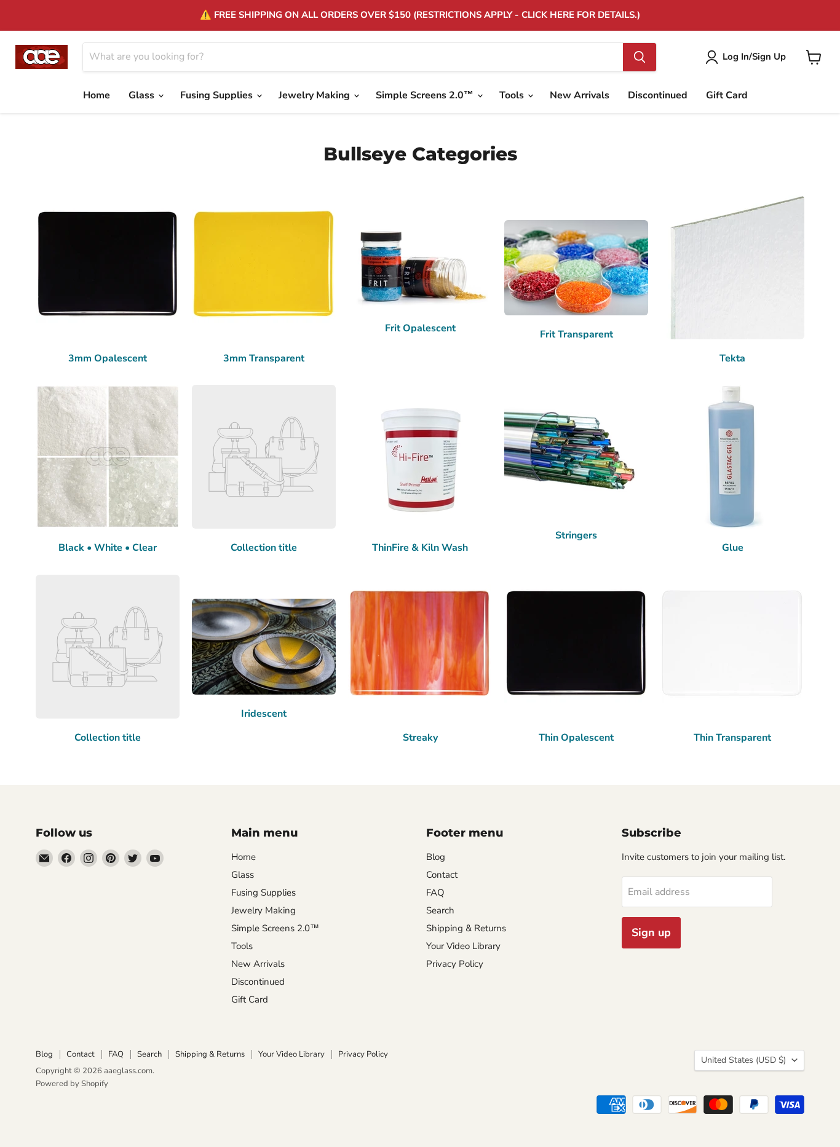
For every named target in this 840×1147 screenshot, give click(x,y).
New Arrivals (579, 95)
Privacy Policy (454, 964)
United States (743, 1060)
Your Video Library (463, 946)
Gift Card (727, 95)
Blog (435, 857)
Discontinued (657, 95)
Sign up (651, 932)
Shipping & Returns (466, 928)
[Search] (639, 57)
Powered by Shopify (72, 1083)
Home (96, 95)
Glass (143, 95)
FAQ (435, 892)
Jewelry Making (315, 95)
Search (440, 910)
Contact (442, 875)
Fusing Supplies (217, 95)
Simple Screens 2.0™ (426, 95)
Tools (512, 95)
